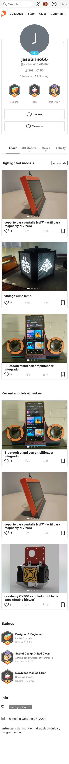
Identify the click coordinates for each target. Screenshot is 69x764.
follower (26, 76)
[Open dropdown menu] (64, 42)
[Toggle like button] (6, 231)
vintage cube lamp (17, 296)
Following (42, 76)
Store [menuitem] (31, 13)
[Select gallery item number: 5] (40, 216)
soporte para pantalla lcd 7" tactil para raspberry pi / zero (32, 224)
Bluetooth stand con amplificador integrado (29, 367)
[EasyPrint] (38, 4)
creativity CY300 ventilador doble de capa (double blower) (31, 597)
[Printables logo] (3, 13)
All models (59, 163)
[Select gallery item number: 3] (35, 216)
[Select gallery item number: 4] (37, 216)
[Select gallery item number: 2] (32, 216)
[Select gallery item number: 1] (28, 216)
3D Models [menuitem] (16, 13)
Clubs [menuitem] (42, 13)
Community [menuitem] (58, 13)
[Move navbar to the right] (65, 13)
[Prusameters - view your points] (45, 4)
